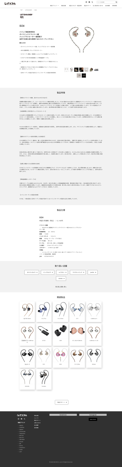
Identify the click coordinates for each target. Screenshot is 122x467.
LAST (20, 451)
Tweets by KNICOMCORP (56, 418)
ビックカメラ (47, 272)
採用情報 (36, 427)
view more (93, 419)
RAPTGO (21, 435)
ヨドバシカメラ (31, 272)
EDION (61, 278)
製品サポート (37, 420)
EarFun (21, 445)
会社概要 (36, 425)
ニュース (36, 418)
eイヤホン (61, 272)
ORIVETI (21, 429)
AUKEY (21, 449)
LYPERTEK (21, 427)
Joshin (92, 272)
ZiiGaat (21, 441)
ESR (20, 443)
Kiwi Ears (21, 437)
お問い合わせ (37, 423)
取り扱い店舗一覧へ (61, 286)
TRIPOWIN (22, 439)
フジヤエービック (77, 272)
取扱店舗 (36, 415)
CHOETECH (22, 447)
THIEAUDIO (22, 433)
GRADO (21, 425)
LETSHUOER (22, 431)
